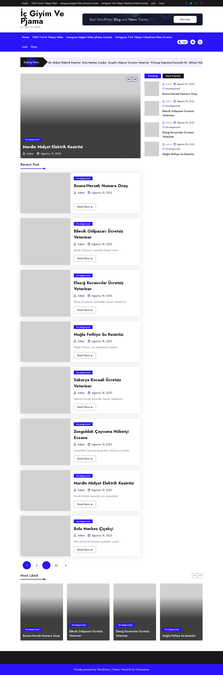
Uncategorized (32, 139)
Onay (161, 3)
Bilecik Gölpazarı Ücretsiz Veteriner (178, 113)
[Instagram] (202, 3)
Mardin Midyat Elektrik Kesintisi (53, 147)
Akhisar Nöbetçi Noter (187, 62)
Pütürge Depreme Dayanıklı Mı (154, 62)
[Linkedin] (196, 3)
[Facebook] (186, 3)
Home (25, 3)
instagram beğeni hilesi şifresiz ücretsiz (79, 3)
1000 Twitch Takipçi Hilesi (44, 3)
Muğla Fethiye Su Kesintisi (178, 154)
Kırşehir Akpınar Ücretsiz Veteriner (114, 62)
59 (56, 565)
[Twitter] (191, 3)
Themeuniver (142, 669)
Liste (153, 3)
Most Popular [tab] (173, 76)
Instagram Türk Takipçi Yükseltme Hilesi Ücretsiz (125, 3)
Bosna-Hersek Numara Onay (179, 94)
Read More (84, 207)
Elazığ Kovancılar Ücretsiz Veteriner (178, 134)
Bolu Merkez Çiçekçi (80, 62)
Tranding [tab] (153, 76)
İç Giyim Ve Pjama (42, 17)
